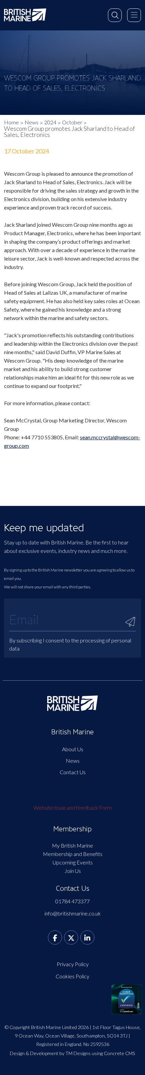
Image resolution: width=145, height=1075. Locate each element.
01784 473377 (72, 901)
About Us (72, 749)
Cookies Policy (72, 976)
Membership (72, 829)
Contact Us (73, 772)
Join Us (72, 871)
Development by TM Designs (60, 1053)
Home (11, 122)
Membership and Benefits (73, 854)
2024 (50, 122)
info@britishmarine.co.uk (73, 913)
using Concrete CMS (113, 1053)
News (31, 122)
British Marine (72, 732)
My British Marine (72, 845)
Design (17, 1053)
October (72, 122)
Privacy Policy (73, 964)
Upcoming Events (73, 862)
